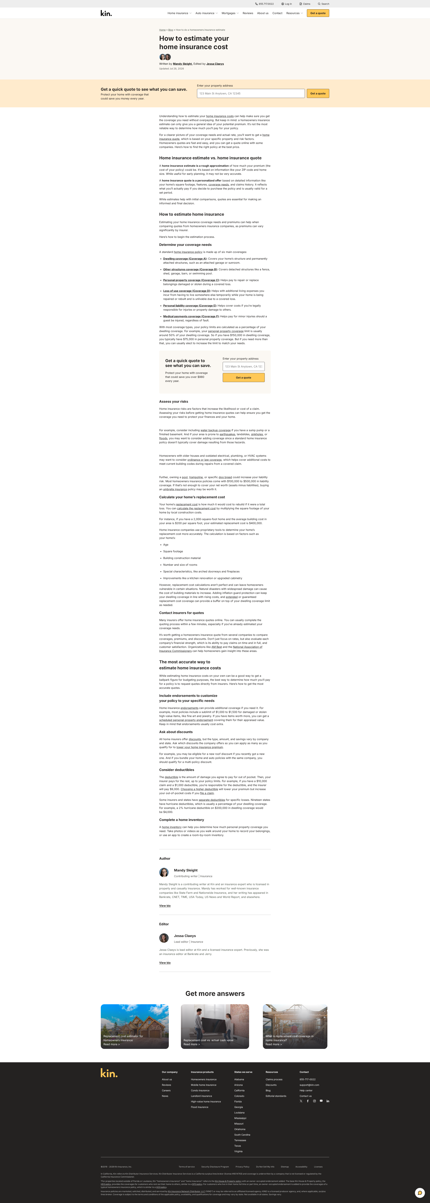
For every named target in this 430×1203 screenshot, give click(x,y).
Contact (277, 13)
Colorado (239, 1095)
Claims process (274, 1079)
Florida (238, 1101)
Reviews (248, 13)
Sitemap (285, 1166)
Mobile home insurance (203, 1084)
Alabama (239, 1079)
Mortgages (228, 13)
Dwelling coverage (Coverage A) (184, 258)
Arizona (238, 1084)
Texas (237, 1145)
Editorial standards (276, 1095)
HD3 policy (106, 1184)
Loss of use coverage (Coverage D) (186, 290)
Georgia (238, 1107)
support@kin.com (309, 1084)
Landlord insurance (201, 1095)
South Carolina (242, 1134)
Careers (166, 1090)
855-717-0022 (308, 1079)
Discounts (271, 1084)
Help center (306, 1090)
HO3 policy (161, 1187)
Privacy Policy (242, 1166)
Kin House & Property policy (228, 1181)
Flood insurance (199, 1107)
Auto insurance (205, 13)
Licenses (318, 1166)
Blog (170, 29)
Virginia (238, 1151)
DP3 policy (197, 1184)
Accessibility (301, 1166)
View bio (165, 905)
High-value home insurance (206, 1101)
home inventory (172, 827)
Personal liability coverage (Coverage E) (189, 305)
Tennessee (240, 1140)
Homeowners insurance (204, 1079)
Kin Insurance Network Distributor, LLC (186, 1191)
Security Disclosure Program (215, 1166)
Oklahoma (239, 1129)
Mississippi (240, 1118)
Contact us (306, 1095)
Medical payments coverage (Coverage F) (191, 316)
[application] (420, 1193)
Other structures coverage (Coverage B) (190, 269)
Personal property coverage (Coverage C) (191, 280)
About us (262, 13)
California (239, 1090)
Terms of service (187, 1166)
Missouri (238, 1123)
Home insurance (178, 13)
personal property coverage (226, 331)
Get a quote (318, 13)
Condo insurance (200, 1090)
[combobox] (251, 93)
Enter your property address (215, 85)
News (165, 1095)
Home (162, 29)
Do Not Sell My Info (265, 1166)
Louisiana (239, 1112)
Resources (292, 13)
